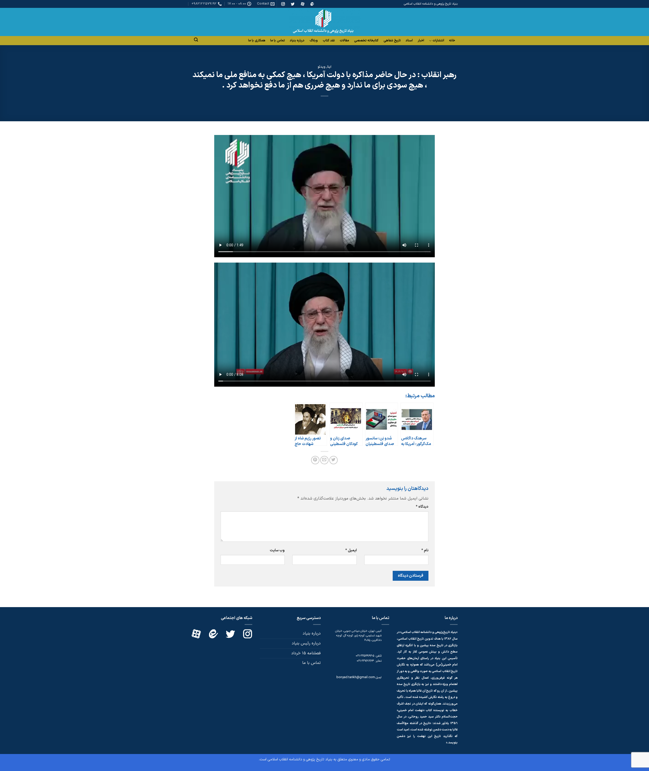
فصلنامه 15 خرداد (306, 653)
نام (424, 550)
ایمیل (350, 550)
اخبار (421, 41)
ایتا (329, 66)
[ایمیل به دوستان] (324, 460)
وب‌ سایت (277, 550)
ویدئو (322, 66)
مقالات (344, 41)
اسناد (409, 41)
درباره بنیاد (297, 41)
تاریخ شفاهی (392, 41)
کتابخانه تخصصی (366, 41)
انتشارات (438, 40)
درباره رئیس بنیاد (306, 643)
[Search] (196, 39)
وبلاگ (314, 41)
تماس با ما (277, 41)
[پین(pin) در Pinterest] (315, 460)
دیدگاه (422, 506)
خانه (452, 41)
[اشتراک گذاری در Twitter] (333, 460)
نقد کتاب (329, 41)
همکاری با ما (256, 41)
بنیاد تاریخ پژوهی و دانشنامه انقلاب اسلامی (299, 759)
